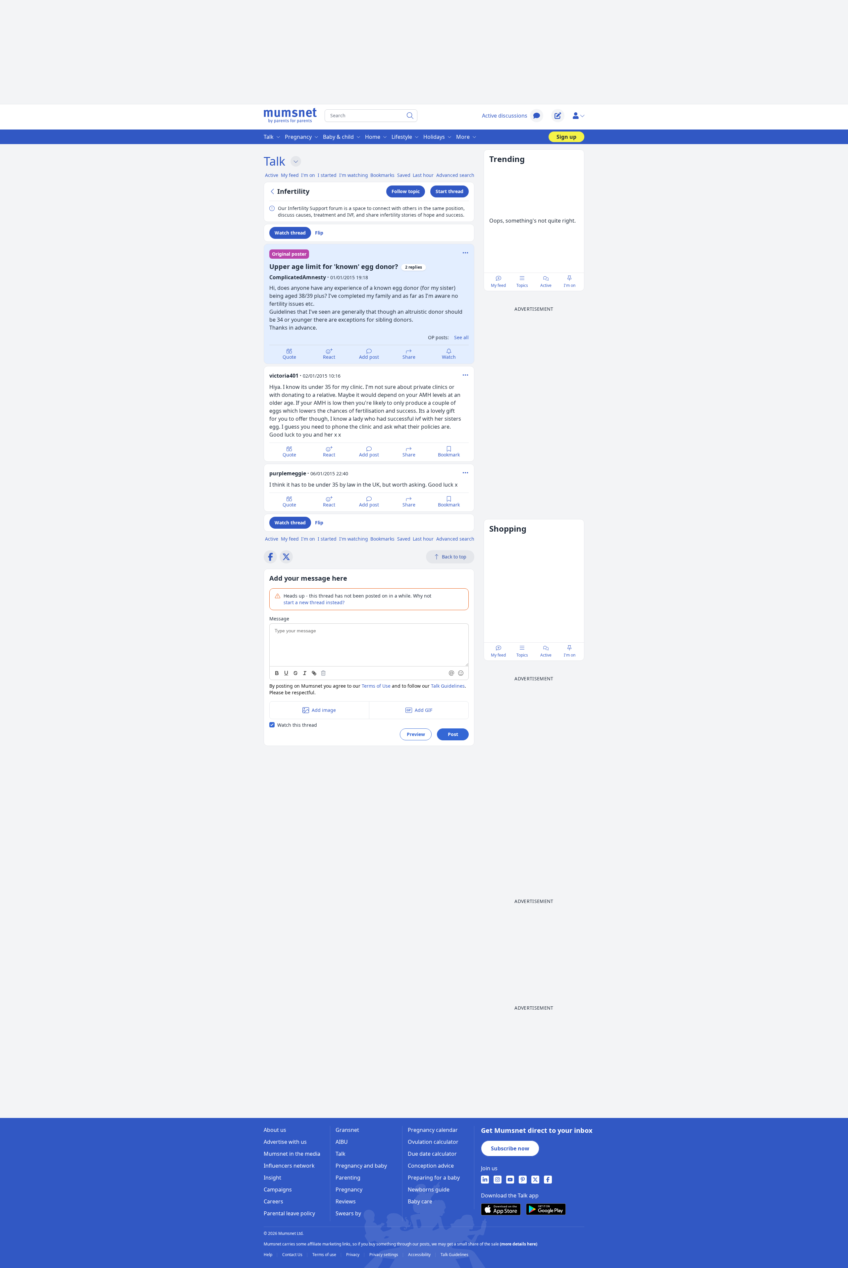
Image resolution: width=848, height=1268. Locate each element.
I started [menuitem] (327, 175)
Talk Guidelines (448, 686)
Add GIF (423, 710)
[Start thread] (557, 115)
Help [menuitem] (268, 1254)
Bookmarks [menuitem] (382, 175)
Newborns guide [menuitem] (429, 1189)
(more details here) (518, 1244)
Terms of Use (376, 686)
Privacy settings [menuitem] (384, 1254)
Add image (324, 710)
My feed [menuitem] (290, 175)
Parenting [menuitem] (348, 1177)
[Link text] (314, 673)
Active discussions (504, 115)
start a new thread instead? (314, 602)
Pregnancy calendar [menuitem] (433, 1130)
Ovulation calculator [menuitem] (433, 1141)
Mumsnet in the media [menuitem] (292, 1153)
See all (461, 337)
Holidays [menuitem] (434, 136)
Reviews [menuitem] (346, 1201)
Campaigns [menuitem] (278, 1189)
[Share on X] (286, 556)
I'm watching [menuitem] (353, 175)
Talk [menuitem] (269, 136)
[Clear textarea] (323, 673)
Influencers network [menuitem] (289, 1165)
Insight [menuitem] (272, 1177)
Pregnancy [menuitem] (298, 136)
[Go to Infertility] (273, 191)
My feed (498, 285)
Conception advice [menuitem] (431, 1165)
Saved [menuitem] (403, 175)
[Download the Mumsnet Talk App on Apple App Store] (501, 1209)
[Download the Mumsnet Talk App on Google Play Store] (546, 1209)
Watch (449, 357)
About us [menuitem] (275, 1130)
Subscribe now (510, 1148)
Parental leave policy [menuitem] (289, 1213)
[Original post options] (465, 252)
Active (546, 285)
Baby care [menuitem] (420, 1201)
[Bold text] (277, 673)
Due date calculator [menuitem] (432, 1153)
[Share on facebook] (270, 556)
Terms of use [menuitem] (324, 1254)
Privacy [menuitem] (353, 1254)
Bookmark (449, 454)
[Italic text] (304, 673)
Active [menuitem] (271, 175)
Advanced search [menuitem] (455, 175)
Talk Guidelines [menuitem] (454, 1254)
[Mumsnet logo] (290, 115)
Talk (274, 161)
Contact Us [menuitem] (292, 1254)
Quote (289, 357)
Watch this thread (297, 725)
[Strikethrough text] (295, 673)
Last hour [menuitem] (423, 175)
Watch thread (290, 233)
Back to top (454, 557)
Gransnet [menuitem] (347, 1130)
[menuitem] (485, 1180)
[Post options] (465, 375)
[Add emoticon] (461, 673)
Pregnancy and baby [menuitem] (361, 1165)
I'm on (569, 285)
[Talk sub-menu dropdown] (296, 161)
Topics (522, 285)
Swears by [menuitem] (348, 1213)
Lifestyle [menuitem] (402, 136)
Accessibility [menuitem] (420, 1254)
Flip (319, 233)
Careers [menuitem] (273, 1201)
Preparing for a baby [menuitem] (434, 1177)
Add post (369, 357)
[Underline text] (286, 673)
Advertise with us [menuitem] (285, 1141)
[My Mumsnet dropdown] (578, 115)
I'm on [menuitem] (308, 175)
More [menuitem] (463, 136)
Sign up (566, 136)
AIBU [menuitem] (342, 1141)
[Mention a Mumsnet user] (451, 673)
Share (408, 357)
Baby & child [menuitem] (338, 136)
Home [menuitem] (372, 136)
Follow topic (406, 191)
